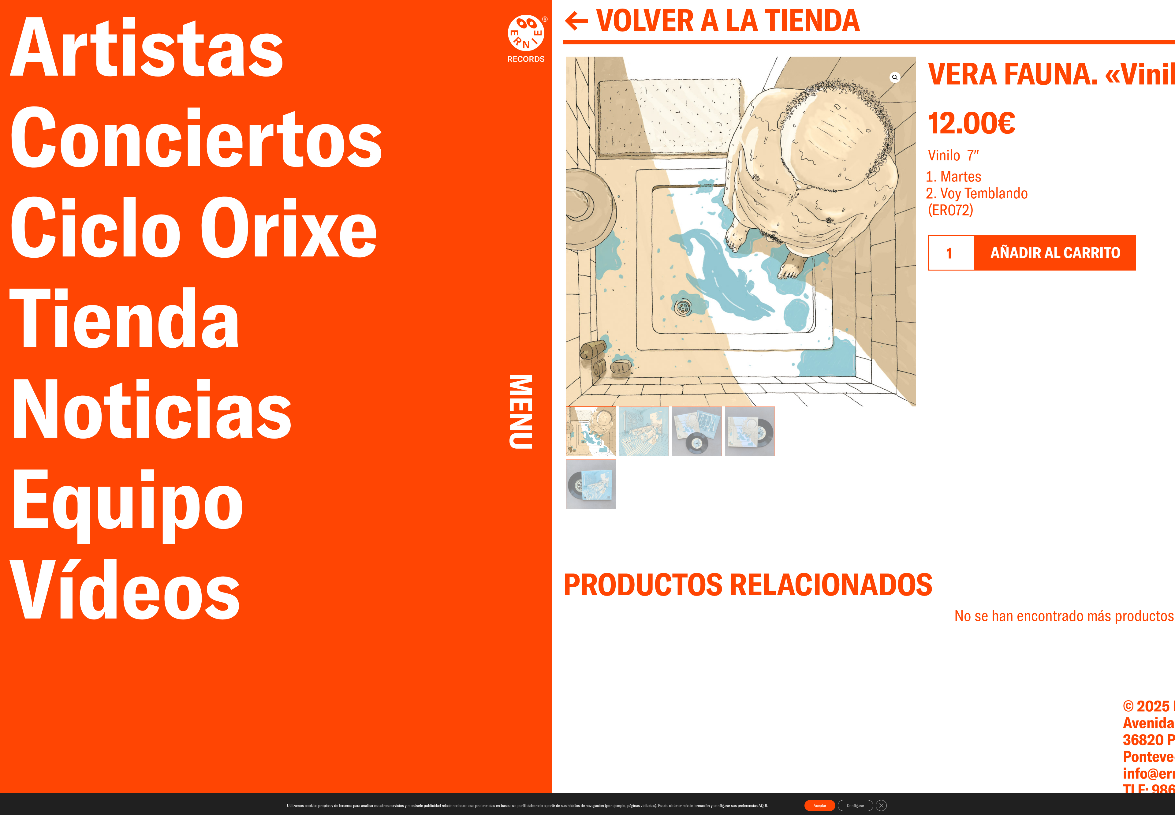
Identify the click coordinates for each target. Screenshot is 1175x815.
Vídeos (125, 588)
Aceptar (820, 805)
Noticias (168, 407)
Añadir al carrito (1055, 252)
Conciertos (196, 136)
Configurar (855, 805)
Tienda (142, 316)
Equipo (126, 497)
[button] (895, 77)
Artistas (164, 45)
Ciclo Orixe (194, 226)
